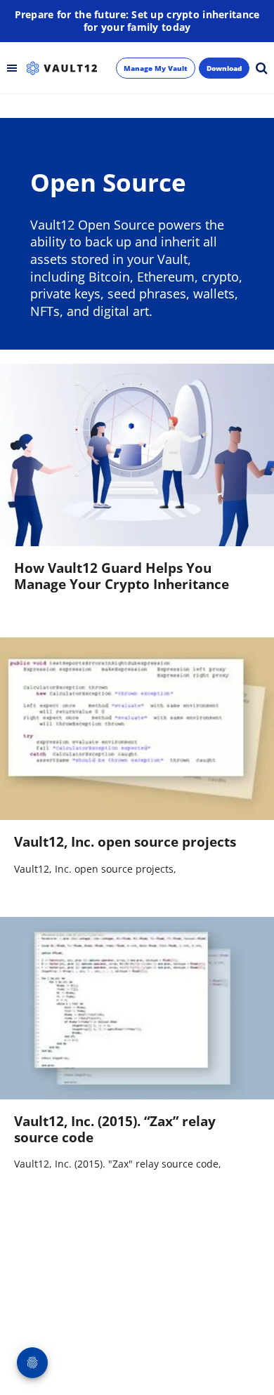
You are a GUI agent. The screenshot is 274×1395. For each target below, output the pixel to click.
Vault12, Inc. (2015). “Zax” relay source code (115, 1129)
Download (224, 68)
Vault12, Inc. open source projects (125, 842)
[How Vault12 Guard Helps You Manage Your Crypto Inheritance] (137, 455)
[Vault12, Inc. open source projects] (137, 728)
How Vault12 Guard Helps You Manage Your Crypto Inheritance (121, 576)
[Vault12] (62, 68)
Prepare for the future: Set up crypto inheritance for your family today (137, 21)
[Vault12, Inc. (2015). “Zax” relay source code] (137, 1008)
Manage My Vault (156, 68)
